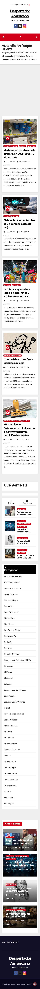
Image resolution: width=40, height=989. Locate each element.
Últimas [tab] (11, 503)
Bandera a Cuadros (12, 588)
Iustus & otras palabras (14, 714)
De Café (7, 642)
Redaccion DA (27, 847)
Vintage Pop (9, 797)
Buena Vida (9, 606)
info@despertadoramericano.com (13, 984)
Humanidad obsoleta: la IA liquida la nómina (24, 531)
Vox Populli (9, 803)
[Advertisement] (20, 86)
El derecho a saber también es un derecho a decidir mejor (19, 224)
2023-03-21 (10, 367)
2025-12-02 (10, 301)
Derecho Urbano (11, 654)
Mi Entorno (31, 146)
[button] (37, 37)
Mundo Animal (10, 744)
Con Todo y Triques (12, 630)
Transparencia (10, 785)
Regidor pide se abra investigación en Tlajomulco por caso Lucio (25, 515)
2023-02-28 (11, 440)
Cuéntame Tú (22, 550)
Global (6, 146)
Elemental (8, 678)
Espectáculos (22, 538)
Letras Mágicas (10, 720)
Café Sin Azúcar (11, 612)
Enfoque (7, 684)
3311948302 (31, 984)
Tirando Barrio (10, 773)
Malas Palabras (10, 726)
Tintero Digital (10, 768)
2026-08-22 (13, 847)
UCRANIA (8, 791)
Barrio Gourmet (11, 594)
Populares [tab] (27, 503)
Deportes (8, 648)
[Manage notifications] (35, 984)
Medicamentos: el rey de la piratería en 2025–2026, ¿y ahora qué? (19, 154)
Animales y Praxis (11, 582)
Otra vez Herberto (24, 524)
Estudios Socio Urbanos (14, 702)
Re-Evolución (22, 526)
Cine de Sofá (21, 553)
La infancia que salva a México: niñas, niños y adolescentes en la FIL (16, 293)
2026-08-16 (12, 895)
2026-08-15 (12, 920)
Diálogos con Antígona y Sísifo (17, 660)
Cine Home (9, 624)
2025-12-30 (10, 232)
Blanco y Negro (11, 600)
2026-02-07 (11, 162)
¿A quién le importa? (13, 576)
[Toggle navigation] (20, 37)
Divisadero (8, 666)
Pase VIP (8, 756)
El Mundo (14, 146)
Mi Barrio (22, 146)
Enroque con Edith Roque (12, 355)
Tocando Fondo (11, 779)
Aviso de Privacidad (10, 942)
